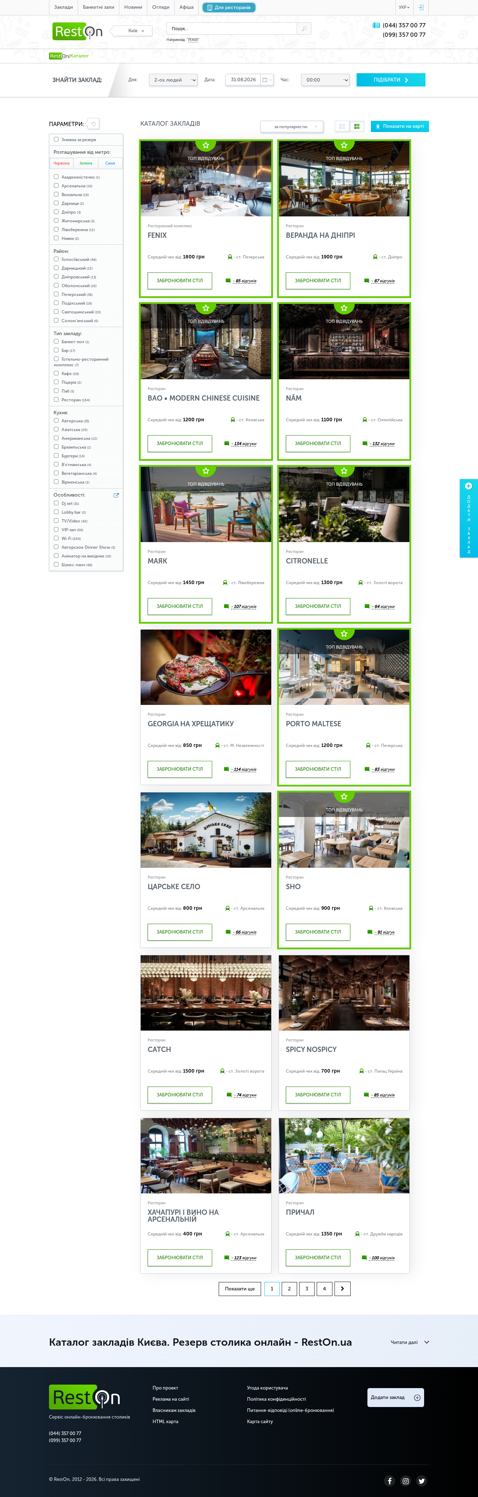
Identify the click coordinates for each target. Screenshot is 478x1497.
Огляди (160, 7)
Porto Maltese (313, 723)
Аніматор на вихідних (86, 556)
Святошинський (81, 312)
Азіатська (74, 429)
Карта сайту (260, 1421)
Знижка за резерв (79, 139)
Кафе (70, 373)
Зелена (85, 163)
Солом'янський (80, 320)
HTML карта (165, 1421)
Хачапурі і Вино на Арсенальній (183, 1216)
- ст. (237, 257)
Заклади (63, 7)
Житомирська (78, 221)
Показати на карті (403, 126)
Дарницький (77, 268)
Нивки (70, 238)
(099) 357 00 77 (404, 35)
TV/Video (74, 521)
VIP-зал (72, 529)
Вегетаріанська (79, 473)
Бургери (73, 455)
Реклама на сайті (171, 1399)
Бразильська (76, 447)
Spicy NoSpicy (311, 1049)
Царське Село (174, 886)
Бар (68, 350)
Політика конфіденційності (276, 1399)
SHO (293, 886)
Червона (62, 163)
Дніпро (71, 212)
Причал (300, 1212)
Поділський (77, 303)
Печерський (77, 294)
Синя (110, 163)
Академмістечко (81, 177)
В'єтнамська (76, 464)
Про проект (165, 1388)
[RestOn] (59, 56)
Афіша (187, 7)
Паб (68, 391)
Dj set (70, 503)
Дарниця (73, 203)
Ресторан (76, 399)
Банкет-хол (75, 341)
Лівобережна (78, 229)
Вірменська (76, 482)
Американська (79, 438)
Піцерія (72, 382)
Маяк (157, 560)
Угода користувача (267, 1388)
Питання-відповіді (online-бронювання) (290, 1410)
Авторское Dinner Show (88, 547)
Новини (133, 7)
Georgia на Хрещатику (191, 723)
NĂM (294, 398)
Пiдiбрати (388, 80)
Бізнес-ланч (77, 564)
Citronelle (307, 560)
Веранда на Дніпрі (320, 235)
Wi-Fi (71, 538)
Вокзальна (75, 194)
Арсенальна (77, 185)
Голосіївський (79, 259)
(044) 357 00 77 (404, 25)
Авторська (75, 420)
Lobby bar (74, 512)
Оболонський (79, 285)
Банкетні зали (98, 7)
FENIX (193, 40)
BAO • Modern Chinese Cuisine (204, 398)
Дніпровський (79, 277)
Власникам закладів (174, 1410)
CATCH (159, 1049)
